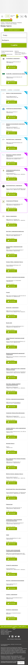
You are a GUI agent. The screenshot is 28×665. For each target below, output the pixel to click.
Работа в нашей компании (6, 631)
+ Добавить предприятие (14, 29)
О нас (8, 639)
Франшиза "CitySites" (5, 632)
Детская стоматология (6, 54)
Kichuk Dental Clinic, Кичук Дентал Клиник (16, 489)
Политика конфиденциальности (7, 661)
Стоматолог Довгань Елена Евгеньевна (15, 413)
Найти (14, 45)
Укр (22, 16)
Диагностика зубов (19, 54)
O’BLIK (7, 534)
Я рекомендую (12, 67)
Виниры (3, 52)
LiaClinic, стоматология (11, 594)
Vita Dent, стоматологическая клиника (15, 580)
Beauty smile (9, 322)
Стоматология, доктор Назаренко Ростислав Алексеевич (14, 520)
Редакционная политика (11, 662)
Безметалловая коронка (7, 51)
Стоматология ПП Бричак (12, 200)
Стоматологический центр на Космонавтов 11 (13, 171)
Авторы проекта (17, 639)
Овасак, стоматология (11, 216)
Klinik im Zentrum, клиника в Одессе (14, 473)
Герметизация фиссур (20, 52)
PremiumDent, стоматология (13, 58)
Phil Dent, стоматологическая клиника (15, 399)
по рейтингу (10, 89)
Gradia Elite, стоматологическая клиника (15, 73)
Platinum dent (9, 504)
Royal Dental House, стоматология (14, 185)
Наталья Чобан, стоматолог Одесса (14, 261)
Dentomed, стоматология (12, 609)
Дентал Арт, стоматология (12, 307)
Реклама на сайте (4, 629)
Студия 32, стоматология (12, 565)
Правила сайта (17, 661)
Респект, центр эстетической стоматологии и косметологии (13, 551)
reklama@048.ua (4, 645)
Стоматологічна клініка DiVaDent (14, 108)
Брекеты (17, 51)
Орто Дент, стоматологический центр (15, 231)
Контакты (12, 639)
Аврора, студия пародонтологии (13, 93)
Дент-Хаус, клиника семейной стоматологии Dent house (13, 384)
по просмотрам (16, 89)
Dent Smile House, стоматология (13, 139)
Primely (8, 292)
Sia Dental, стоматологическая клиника (15, 277)
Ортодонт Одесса (10, 443)
